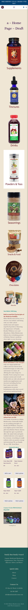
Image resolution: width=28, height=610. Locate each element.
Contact (14, 578)
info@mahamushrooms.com (14, 594)
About (14, 572)
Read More (15, 444)
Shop (14, 575)
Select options (19, 473)
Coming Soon (12, 525)
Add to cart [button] (8, 473)
